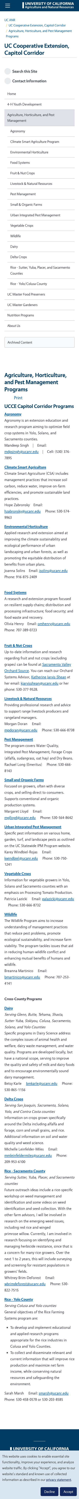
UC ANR (9, 20)
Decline (49, 1491)
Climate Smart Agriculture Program (34, 141)
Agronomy (17, 131)
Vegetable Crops (21, 225)
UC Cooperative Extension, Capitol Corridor (37, 25)
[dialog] (39, 1474)
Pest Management (23, 194)
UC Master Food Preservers (26, 294)
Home (11, 93)
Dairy (14, 246)
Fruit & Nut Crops (22, 173)
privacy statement (58, 1479)
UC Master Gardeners (22, 305)
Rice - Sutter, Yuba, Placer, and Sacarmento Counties (40, 270)
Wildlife (15, 236)
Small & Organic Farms (26, 204)
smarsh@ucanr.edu (54, 1393)
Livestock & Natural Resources (31, 183)
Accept (68, 1491)
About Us (13, 325)
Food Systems (20, 162)
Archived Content (20, 342)
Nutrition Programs (20, 315)
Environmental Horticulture (29, 152)
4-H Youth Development (24, 104)
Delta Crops (18, 257)
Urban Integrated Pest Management (35, 215)
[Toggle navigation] (7, 6)
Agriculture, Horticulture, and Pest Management (30, 117)
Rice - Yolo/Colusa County (28, 283)
